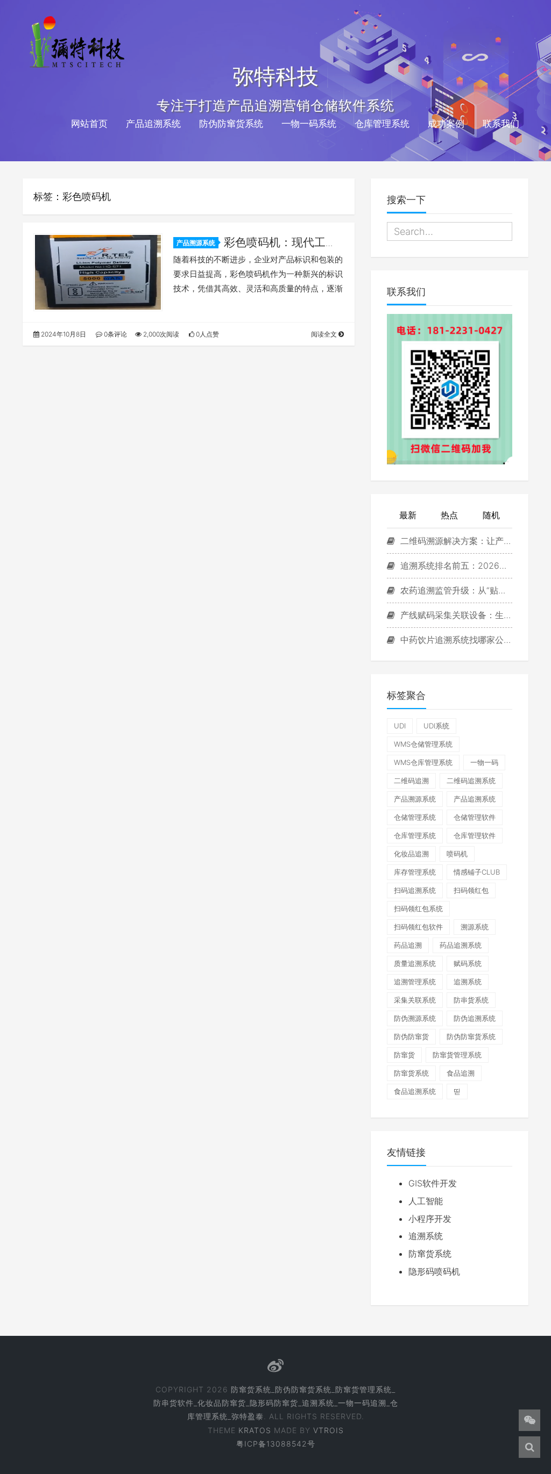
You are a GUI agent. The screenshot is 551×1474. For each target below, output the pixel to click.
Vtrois (328, 1430)
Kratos (254, 1430)
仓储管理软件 (475, 817)
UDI (400, 725)
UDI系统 (436, 725)
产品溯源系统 (195, 243)
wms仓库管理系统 (423, 762)
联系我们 (501, 123)
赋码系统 (468, 963)
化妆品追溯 (411, 853)
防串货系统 (471, 1000)
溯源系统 (475, 926)
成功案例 (446, 123)
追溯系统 (468, 981)
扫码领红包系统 (418, 908)
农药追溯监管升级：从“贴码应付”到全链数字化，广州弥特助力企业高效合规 (455, 590)
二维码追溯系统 (471, 780)
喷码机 (457, 853)
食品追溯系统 (415, 1091)
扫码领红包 (471, 890)
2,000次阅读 (160, 334)
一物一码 (484, 762)
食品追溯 (461, 1073)
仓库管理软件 (475, 835)
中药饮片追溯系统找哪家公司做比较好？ (455, 639)
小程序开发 (429, 1218)
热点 (449, 515)
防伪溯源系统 (415, 1018)
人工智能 (425, 1201)
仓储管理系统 (415, 817)
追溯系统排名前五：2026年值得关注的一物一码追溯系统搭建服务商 (455, 565)
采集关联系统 (415, 1000)
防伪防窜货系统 (231, 123)
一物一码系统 (308, 123)
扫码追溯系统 (415, 890)
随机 (491, 515)
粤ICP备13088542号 (275, 1443)
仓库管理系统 (382, 123)
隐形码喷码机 (434, 1271)
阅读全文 (324, 334)
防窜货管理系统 (457, 1054)
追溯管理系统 (415, 981)
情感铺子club (477, 872)
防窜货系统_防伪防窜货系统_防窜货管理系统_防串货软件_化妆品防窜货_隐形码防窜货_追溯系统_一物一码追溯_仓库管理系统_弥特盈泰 (275, 1403)
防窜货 (404, 1054)
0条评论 (114, 334)
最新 (407, 515)
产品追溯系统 (153, 123)
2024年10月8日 (62, 334)
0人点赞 (206, 334)
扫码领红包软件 (418, 926)
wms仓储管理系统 (423, 744)
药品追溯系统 (461, 945)
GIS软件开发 (432, 1183)
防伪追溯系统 (475, 1018)
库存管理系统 (415, 872)
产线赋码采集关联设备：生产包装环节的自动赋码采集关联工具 (455, 615)
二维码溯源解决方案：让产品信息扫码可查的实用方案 (455, 540)
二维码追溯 (411, 780)
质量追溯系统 (415, 963)
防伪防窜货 (411, 1036)
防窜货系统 (411, 1073)
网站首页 (89, 123)
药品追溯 (408, 945)
